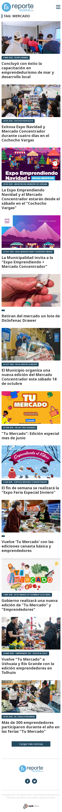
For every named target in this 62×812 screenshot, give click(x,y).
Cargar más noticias (31, 744)
